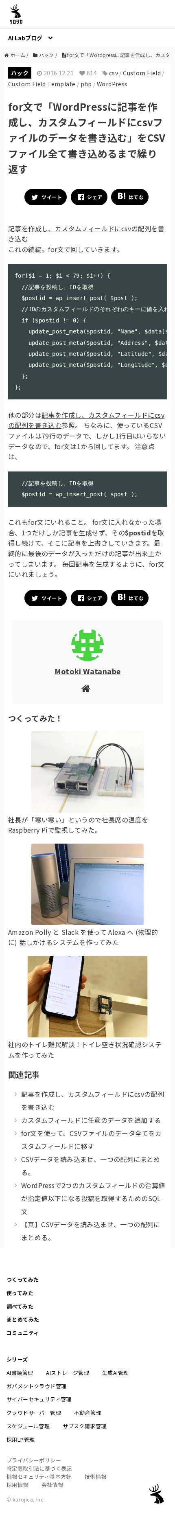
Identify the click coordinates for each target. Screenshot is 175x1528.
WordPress (112, 84)
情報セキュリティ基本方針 (39, 1476)
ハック (19, 73)
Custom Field (142, 73)
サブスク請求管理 (84, 1426)
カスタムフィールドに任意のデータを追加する (91, 1120)
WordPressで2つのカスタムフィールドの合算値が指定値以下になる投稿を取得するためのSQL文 (93, 1198)
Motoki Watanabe (88, 671)
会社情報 (52, 1485)
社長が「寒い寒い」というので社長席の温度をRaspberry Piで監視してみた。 (78, 825)
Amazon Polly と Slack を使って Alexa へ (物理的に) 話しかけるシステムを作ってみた (83, 937)
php (86, 84)
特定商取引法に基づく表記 (39, 1468)
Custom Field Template (41, 84)
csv (113, 73)
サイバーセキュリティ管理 (39, 1399)
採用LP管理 (21, 1439)
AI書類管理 (20, 1373)
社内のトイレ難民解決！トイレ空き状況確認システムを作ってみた (85, 1049)
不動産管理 (87, 1412)
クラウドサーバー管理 (34, 1412)
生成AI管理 (115, 1373)
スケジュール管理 (28, 1426)
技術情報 (96, 1476)
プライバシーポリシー (34, 1460)
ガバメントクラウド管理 (36, 1386)
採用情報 (17, 1485)
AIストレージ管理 (67, 1373)
